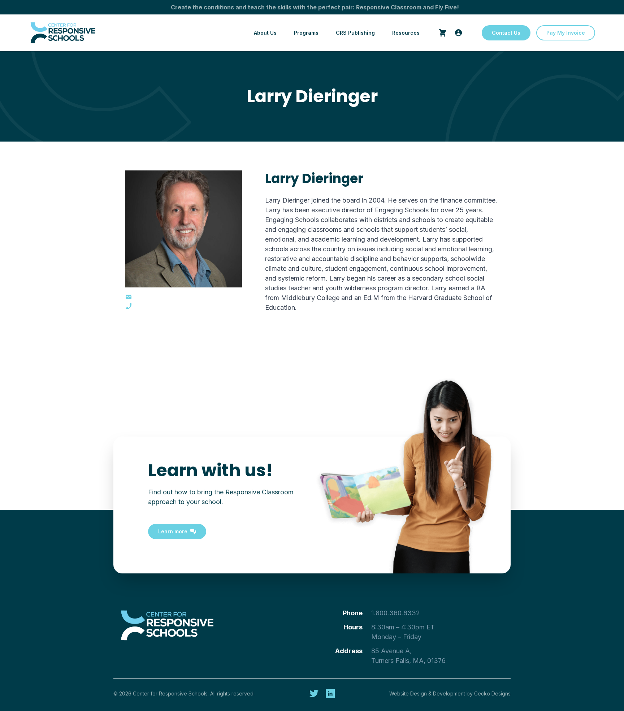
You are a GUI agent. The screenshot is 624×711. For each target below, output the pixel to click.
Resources (406, 33)
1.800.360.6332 (395, 613)
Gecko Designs (492, 693)
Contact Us (506, 33)
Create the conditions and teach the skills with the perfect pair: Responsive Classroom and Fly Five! (315, 7)
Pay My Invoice (565, 33)
